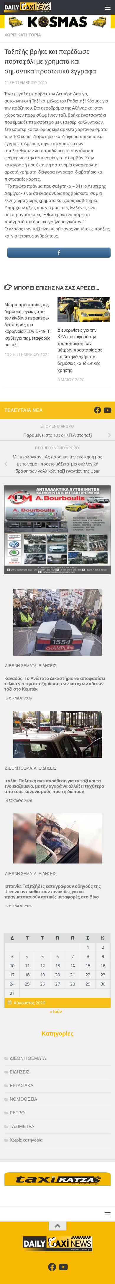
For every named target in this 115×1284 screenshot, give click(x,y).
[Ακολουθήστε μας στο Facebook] (97, 410)
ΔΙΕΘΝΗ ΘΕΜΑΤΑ (21, 666)
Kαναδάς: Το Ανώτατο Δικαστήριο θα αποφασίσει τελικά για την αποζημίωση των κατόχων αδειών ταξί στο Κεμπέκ (54, 684)
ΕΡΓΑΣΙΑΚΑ (21, 1085)
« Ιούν (56, 1011)
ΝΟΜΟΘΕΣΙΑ (23, 1099)
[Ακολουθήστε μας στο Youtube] (107, 410)
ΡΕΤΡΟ (17, 1113)
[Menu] (107, 7)
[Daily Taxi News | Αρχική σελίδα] (35, 7)
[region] (57, 21)
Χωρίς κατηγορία (22, 35)
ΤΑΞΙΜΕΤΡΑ (22, 1126)
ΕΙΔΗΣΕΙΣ (47, 666)
